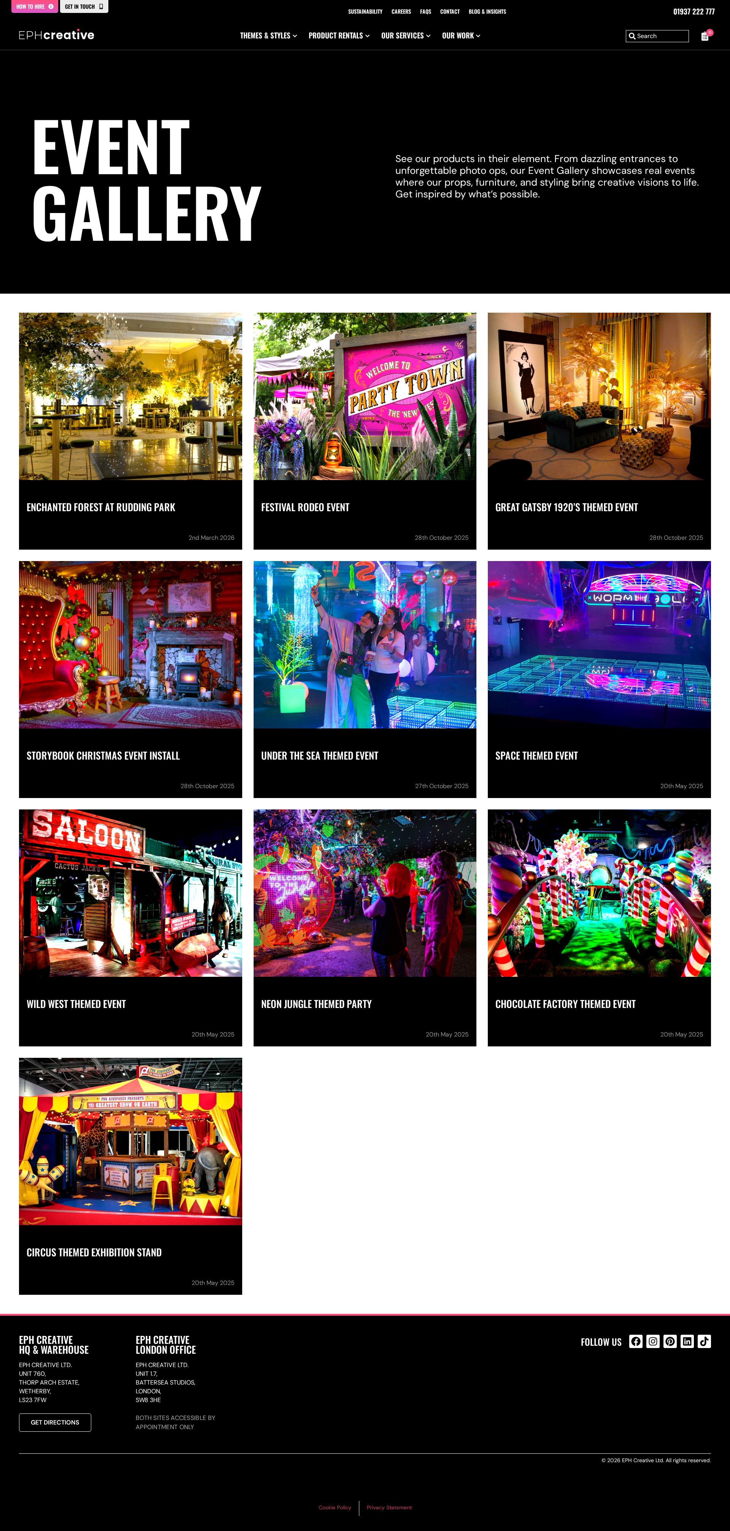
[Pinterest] (670, 1341)
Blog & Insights (487, 11)
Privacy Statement (389, 1507)
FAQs (425, 11)
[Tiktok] (704, 1341)
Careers (401, 11)
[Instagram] (653, 1341)
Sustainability (365, 11)
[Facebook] (636, 1341)
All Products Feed (638, 1374)
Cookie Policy (335, 1507)
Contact (450, 11)
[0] (703, 36)
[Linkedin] (687, 1341)
